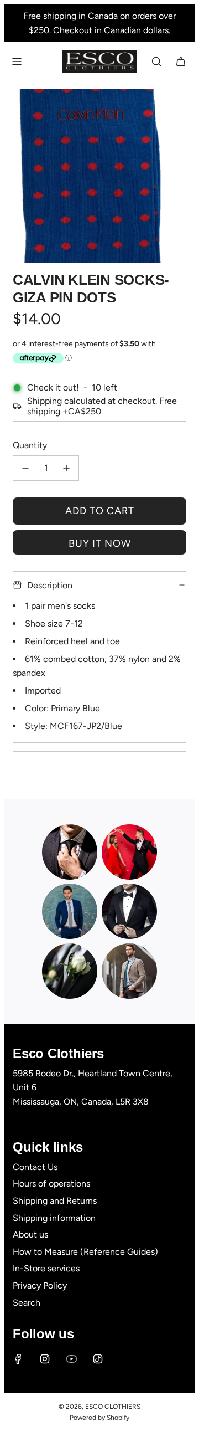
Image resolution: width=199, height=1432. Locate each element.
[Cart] (181, 61)
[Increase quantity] (66, 468)
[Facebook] (18, 1359)
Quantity (30, 445)
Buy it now (100, 543)
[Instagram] (45, 1359)
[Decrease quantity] (25, 468)
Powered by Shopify (99, 1417)
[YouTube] (71, 1359)
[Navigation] (16, 61)
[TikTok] (98, 1359)
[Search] (156, 61)
